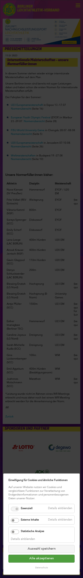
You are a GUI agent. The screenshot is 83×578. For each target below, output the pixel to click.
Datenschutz (41, 568)
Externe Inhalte (30, 520)
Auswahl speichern (42, 548)
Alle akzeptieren (41, 558)
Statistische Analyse (32, 531)
